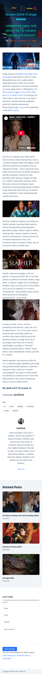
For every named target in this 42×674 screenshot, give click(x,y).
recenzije (30, 406)
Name (6, 608)
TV (28, 41)
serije (6, 411)
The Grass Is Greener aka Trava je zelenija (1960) (21, 516)
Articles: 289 (21, 469)
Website (6, 622)
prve (4, 363)
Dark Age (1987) (8, 578)
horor (11, 406)
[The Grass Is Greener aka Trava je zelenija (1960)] (21, 502)
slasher (15, 411)
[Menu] (23, 9)
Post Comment (10, 649)
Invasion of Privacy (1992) (12, 547)
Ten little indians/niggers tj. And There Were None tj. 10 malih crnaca (20, 92)
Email (6, 615)
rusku (21, 107)
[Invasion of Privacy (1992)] (21, 533)
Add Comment (9, 629)
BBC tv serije (13, 110)
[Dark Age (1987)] (21, 564)
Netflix (20, 406)
